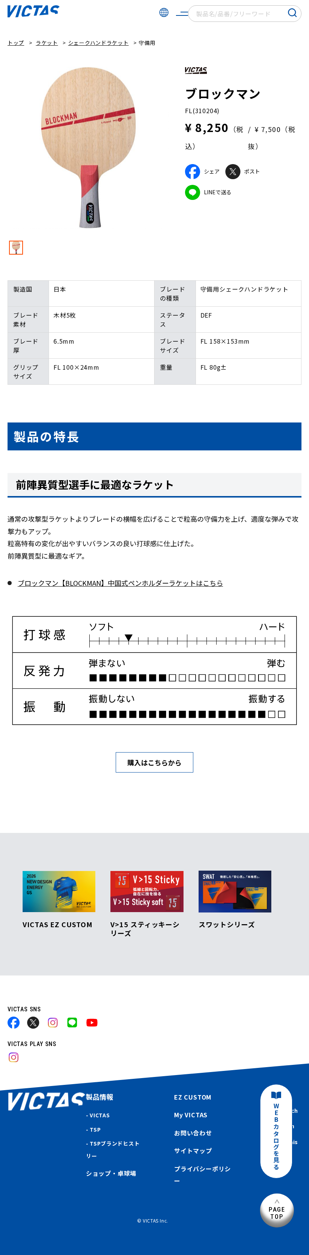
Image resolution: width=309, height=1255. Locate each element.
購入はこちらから (154, 762)
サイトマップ (193, 1150)
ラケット (47, 42)
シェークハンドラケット (98, 42)
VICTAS (100, 1115)
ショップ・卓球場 (111, 1173)
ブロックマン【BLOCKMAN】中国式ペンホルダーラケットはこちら (120, 583)
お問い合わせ (193, 1132)
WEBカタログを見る (276, 1137)
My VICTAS (191, 1114)
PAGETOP (277, 1213)
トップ (16, 42)
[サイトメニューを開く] (182, 14)
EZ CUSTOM (192, 1096)
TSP (95, 1129)
